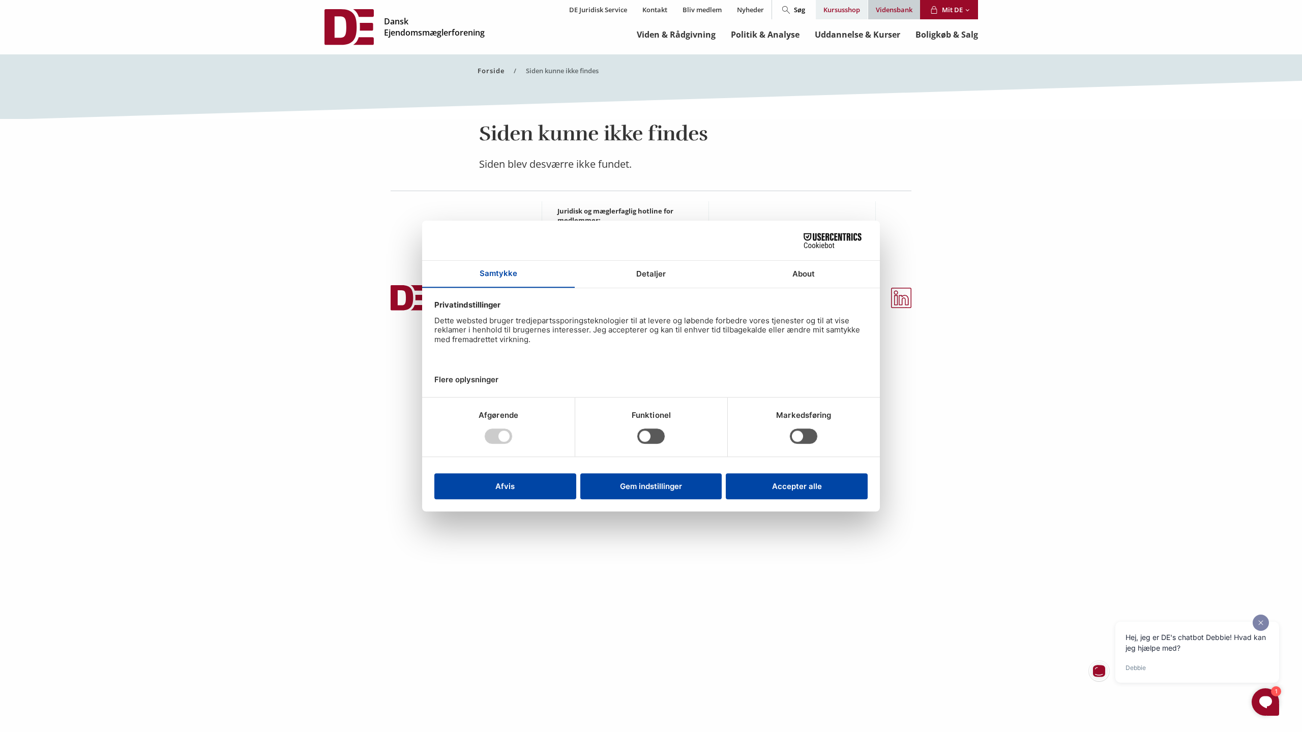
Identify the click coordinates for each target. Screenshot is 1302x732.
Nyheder (750, 9)
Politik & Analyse (765, 34)
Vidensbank (894, 9)
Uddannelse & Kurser (857, 34)
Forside (491, 71)
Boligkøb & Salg (946, 34)
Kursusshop (841, 9)
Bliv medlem (702, 9)
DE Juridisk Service (598, 9)
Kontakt (654, 9)
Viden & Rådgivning (676, 34)
